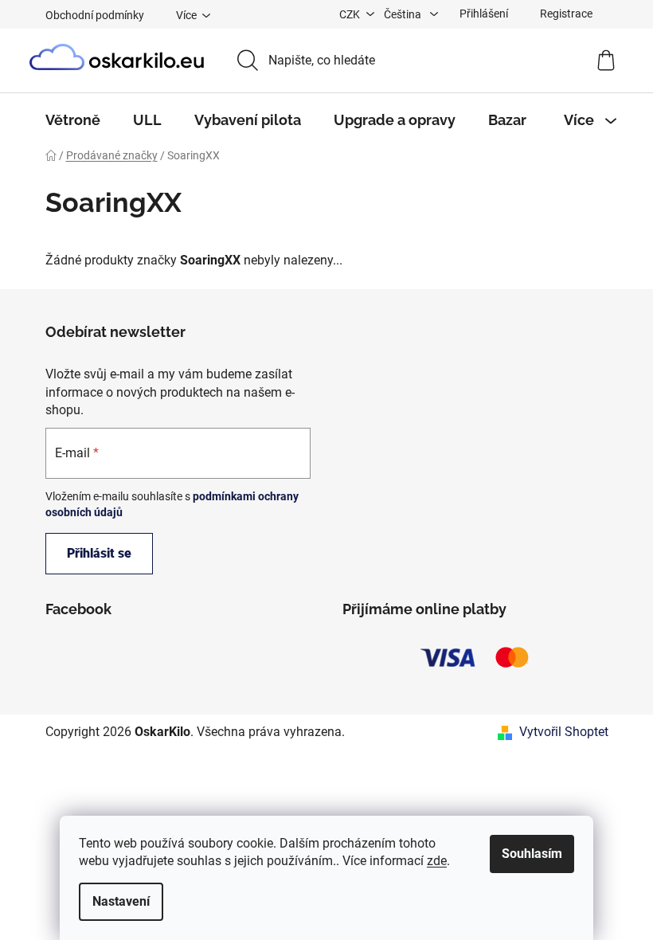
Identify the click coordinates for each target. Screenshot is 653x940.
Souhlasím (532, 853)
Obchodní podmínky (94, 15)
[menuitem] (72, 120)
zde (437, 860)
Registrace (566, 13)
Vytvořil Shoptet (563, 731)
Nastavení (121, 901)
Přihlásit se (99, 553)
